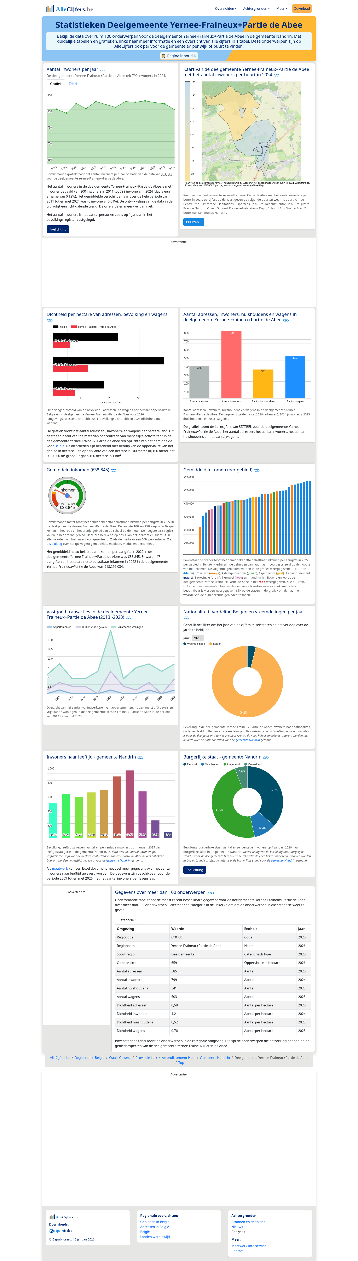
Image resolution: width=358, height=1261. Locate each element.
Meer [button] (280, 8)
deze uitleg (54, 544)
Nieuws (237, 1227)
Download (302, 8)
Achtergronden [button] (255, 8)
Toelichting (58, 229)
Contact (237, 1251)
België (59, 446)
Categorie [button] (126, 920)
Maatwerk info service (248, 1246)
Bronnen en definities (248, 1222)
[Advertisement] (179, 277)
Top (181, 1062)
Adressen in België (154, 1227)
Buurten (192, 222)
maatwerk (60, 868)
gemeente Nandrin (248, 740)
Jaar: (186, 638)
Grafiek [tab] (56, 83)
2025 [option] (197, 638)
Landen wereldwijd (155, 1236)
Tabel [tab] (73, 83)
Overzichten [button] (224, 8)
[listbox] (198, 638)
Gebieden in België (154, 1222)
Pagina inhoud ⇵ (181, 55)
